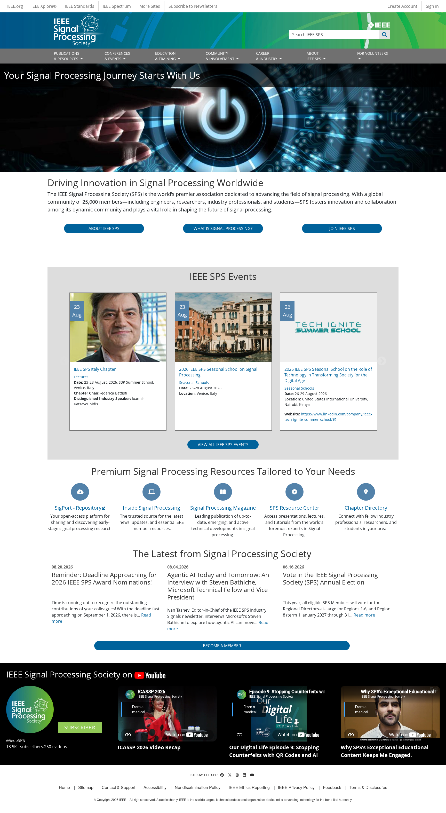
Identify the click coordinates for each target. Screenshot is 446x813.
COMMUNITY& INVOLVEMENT (220, 56)
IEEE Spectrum (117, 6)
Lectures (81, 376)
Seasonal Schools (194, 382)
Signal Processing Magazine (223, 507)
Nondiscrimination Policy (197, 787)
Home (64, 787)
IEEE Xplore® (44, 6)
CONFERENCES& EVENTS (117, 56)
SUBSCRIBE (77, 727)
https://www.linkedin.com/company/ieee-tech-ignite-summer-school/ (328, 417)
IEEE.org (15, 6)
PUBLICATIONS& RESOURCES (66, 56)
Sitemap (85, 787)
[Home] (78, 19)
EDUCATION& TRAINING (166, 56)
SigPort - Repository (78, 507)
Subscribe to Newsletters (193, 6)
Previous (64, 361)
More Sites (149, 6)
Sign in (432, 6)
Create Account (402, 6)
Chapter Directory (366, 507)
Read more (364, 615)
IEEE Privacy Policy (296, 787)
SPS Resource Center (294, 507)
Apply (384, 34)
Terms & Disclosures (368, 787)
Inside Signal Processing (151, 507)
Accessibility (155, 787)
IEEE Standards (79, 6)
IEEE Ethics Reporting (249, 787)
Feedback (332, 787)
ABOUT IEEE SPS (314, 56)
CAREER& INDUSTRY (267, 56)
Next (382, 361)
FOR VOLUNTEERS (372, 53)
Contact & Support (118, 787)
